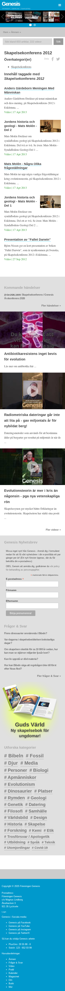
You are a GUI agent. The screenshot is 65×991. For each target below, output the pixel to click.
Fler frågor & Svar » (49, 676)
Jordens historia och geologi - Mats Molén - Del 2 (20, 126)
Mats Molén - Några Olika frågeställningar (22, 166)
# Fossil (35, 755)
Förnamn (11, 590)
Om (10, 980)
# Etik (49, 830)
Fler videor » (53, 529)
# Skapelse (35, 824)
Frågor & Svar (16, 962)
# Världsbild (16, 817)
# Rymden (14, 798)
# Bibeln (13, 755)
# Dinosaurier (18, 791)
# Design (38, 817)
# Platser (43, 791)
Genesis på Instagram (20, 929)
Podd (11, 969)
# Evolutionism (19, 784)
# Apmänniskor (20, 777)
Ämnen (15, 32)
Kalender (13, 973)
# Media (29, 763)
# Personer (15, 770)
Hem (5, 32)
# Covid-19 (40, 847)
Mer (10, 987)
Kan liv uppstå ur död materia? (21, 659)
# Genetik (13, 804)
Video (11, 966)
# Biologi (38, 770)
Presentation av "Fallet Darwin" (27, 239)
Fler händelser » (51, 305)
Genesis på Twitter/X (19, 933)
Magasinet (14, 976)
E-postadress (15, 579)
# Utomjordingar (17, 847)
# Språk (34, 842)
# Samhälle (36, 811)
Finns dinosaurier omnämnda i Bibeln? (25, 633)
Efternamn (12, 600)
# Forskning (15, 830)
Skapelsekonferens (21, 67)
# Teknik (48, 842)
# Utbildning (14, 842)
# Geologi (36, 798)
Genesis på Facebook (20, 922)
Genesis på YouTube (19, 926)
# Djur (11, 763)
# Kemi (35, 830)
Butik (11, 983)
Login (4, 912)
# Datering (35, 804)
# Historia (13, 824)
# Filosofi (13, 811)
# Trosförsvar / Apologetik (27, 837)
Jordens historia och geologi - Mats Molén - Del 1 (20, 201)
